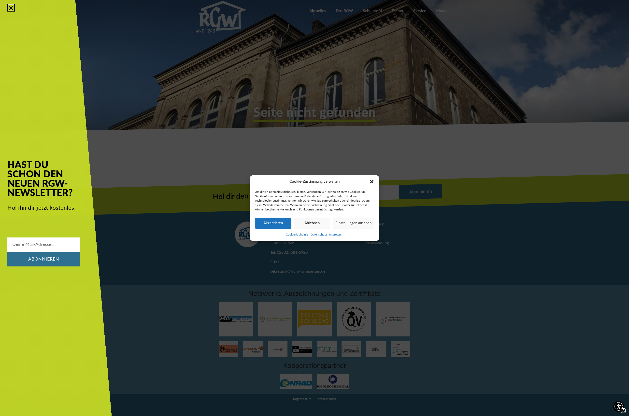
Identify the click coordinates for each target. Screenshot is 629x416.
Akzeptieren (273, 223)
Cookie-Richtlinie (297, 234)
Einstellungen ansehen (353, 223)
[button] (371, 181)
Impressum (336, 234)
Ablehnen (312, 223)
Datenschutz (319, 234)
